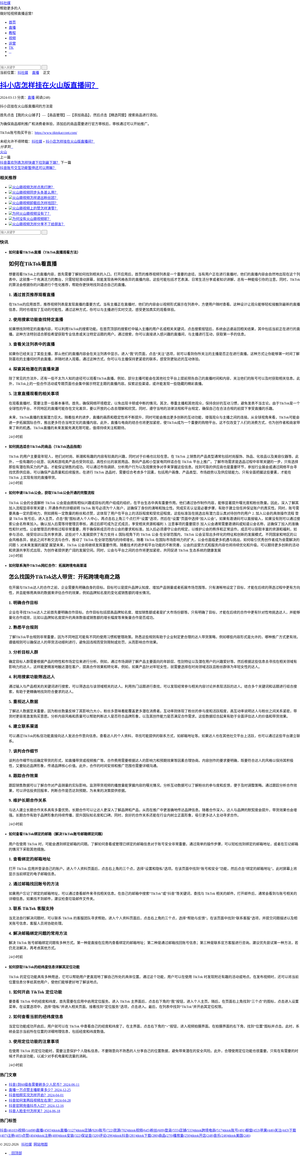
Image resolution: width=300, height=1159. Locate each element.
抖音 (9, 1130)
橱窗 (253, 1130)
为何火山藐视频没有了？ (31, 213)
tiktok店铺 (87, 1130)
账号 (106, 1130)
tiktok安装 (70, 1135)
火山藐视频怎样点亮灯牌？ (33, 187)
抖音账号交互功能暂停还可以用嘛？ (28, 168)
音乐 (220, 1135)
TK (11, 47)
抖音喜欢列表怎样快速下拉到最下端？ (30, 162)
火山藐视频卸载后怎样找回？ (35, 203)
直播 (12, 27)
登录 (172, 1130)
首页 (12, 22)
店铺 (186, 1130)
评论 (106, 1135)
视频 (12, 38)
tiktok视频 (139, 1130)
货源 (120, 1130)
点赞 (29, 1135)
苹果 (267, 1130)
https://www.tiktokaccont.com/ (56, 133)
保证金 (90, 1135)
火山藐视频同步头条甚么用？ (35, 192)
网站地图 (41, 1144)
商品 (166, 1135)
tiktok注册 (47, 1135)
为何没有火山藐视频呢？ (31, 219)
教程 (12, 33)
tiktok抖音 (125, 1135)
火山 (3, 152)
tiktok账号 (234, 1130)
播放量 (182, 1135)
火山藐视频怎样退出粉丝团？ (35, 198)
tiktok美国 (239, 1135)
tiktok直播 (64, 1130)
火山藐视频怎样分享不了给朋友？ (38, 224)
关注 (282, 1130)
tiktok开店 (202, 1135)
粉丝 (157, 1130)
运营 (12, 43)
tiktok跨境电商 (208, 1130)
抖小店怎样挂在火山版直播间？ (49, 85)
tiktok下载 (147, 1135)
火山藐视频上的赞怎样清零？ (35, 208)
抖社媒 (5, 3)
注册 (14, 1135)
